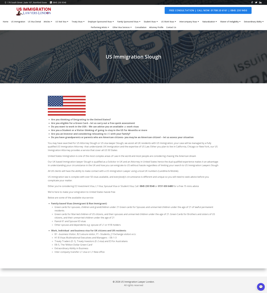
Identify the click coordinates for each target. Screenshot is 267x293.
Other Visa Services (121, 27)
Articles (47, 21)
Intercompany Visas (188, 21)
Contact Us (171, 27)
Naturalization (208, 21)
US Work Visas (167, 21)
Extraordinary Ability (253, 21)
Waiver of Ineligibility (229, 21)
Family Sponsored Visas (128, 21)
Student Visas (150, 21)
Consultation (140, 27)
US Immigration (18, 21)
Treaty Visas (77, 21)
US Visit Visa (60, 21)
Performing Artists (99, 27)
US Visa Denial (34, 21)
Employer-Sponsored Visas (100, 21)
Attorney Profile (156, 27)
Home (5, 21)
